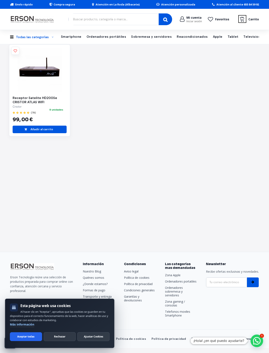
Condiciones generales (139, 290)
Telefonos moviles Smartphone (177, 313)
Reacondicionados (192, 37)
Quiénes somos (93, 278)
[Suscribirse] (253, 282)
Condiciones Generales (240, 339)
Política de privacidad (138, 284)
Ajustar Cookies (93, 336)
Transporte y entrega (97, 296)
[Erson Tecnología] (33, 19)
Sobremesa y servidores (151, 37)
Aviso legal (131, 271)
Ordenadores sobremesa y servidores (174, 291)
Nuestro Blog (92, 271)
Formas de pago (94, 290)
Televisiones (253, 37)
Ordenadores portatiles (180, 281)
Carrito (253, 19)
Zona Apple (173, 275)
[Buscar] (165, 19)
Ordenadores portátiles (106, 37)
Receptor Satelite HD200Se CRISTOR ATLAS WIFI (35, 100)
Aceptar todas (25, 336)
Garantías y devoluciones (133, 298)
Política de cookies (136, 278)
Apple (218, 37)
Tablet (233, 37)
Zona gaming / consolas (175, 303)
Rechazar (59, 336)
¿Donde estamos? (95, 284)
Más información (22, 324)
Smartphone (71, 37)
